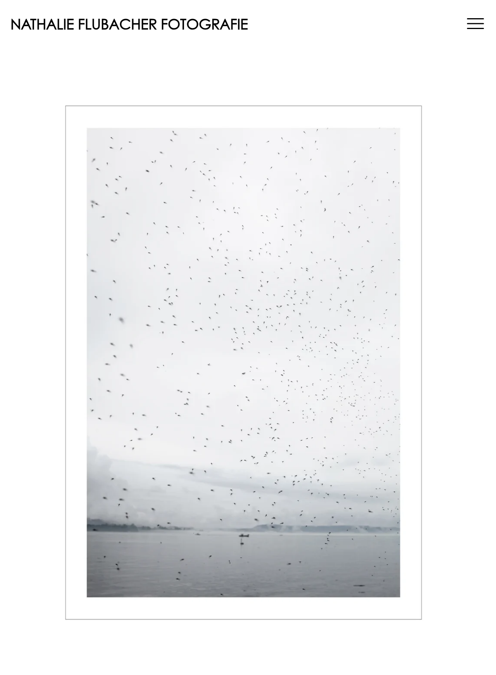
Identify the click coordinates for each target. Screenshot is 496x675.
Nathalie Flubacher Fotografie (129, 24)
